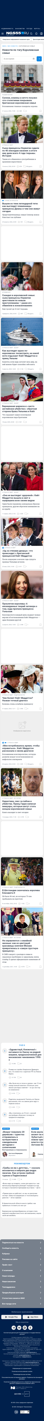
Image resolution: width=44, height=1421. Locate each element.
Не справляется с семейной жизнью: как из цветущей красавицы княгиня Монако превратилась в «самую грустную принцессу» (20, 945)
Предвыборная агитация (13, 1293)
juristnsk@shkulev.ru (25, 1355)
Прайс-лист (7, 1265)
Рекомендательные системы (22, 1374)
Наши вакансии (9, 1281)
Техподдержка (8, 1287)
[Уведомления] (36, 34)
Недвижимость (7, 28)
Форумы (37, 28)
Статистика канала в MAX (13, 1298)
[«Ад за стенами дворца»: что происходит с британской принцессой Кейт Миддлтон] (22, 532)
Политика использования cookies (22, 1371)
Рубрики (6, 1254)
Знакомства (20, 28)
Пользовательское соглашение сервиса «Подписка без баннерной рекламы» (22, 1378)
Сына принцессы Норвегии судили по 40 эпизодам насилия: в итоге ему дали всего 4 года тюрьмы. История (20, 152)
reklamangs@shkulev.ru (32, 1362)
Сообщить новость (10, 1248)
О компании (7, 1270)
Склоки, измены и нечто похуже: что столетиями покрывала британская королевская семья (19, 100)
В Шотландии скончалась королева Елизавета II (21, 891)
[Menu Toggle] (2, 34)
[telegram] (14, 1328)
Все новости (13, 46)
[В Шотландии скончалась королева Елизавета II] (22, 871)
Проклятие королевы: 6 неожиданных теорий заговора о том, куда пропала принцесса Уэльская (19, 607)
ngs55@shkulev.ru (31, 1352)
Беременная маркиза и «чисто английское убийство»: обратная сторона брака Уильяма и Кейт (19, 409)
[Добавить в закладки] (40, 111)
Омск (4, 46)
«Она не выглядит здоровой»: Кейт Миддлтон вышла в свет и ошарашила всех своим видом (21, 498)
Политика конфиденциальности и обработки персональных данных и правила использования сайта (22, 1382)
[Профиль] (41, 34)
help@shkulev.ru (26, 1357)
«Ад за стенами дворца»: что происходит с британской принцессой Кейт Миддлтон (17, 553)
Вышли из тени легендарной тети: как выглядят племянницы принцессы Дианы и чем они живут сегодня (21, 207)
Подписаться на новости (13, 1242)
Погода (29, 28)
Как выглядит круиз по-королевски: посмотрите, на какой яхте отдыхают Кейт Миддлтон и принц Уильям (20, 354)
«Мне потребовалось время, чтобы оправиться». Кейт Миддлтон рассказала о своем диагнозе (21, 748)
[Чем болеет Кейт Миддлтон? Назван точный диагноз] (22, 679)
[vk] (19, 1328)
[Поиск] (31, 34)
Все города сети (9, 1304)
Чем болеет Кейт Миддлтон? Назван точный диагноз (17, 699)
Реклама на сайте (9, 1259)
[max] (25, 1328)
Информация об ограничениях (22, 1368)
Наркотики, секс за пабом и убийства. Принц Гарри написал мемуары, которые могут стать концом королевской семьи (19, 805)
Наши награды (8, 1276)
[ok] (30, 1328)
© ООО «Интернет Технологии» (22, 1407)
